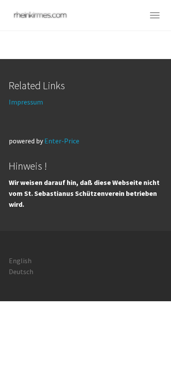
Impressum (26, 101)
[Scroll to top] (142, 341)
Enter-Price (61, 140)
